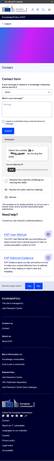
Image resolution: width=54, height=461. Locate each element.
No (38, 286)
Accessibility (7, 450)
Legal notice (7, 445)
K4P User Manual (15, 234)
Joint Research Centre (12, 377)
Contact (5, 328)
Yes (29, 286)
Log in (32, 9)
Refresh (12, 197)
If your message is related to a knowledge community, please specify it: (26, 86)
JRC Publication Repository (14, 382)
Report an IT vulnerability (13, 425)
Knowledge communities (13, 359)
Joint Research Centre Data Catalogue (19, 387)
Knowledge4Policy (11, 298)
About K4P (7, 341)
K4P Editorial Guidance (18, 258)
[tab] (27, 181)
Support (8, 24)
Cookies (5, 435)
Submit (8, 131)
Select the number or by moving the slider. (25, 153)
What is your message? (12, 98)
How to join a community (13, 364)
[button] (37, 9)
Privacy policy (8, 440)
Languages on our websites (14, 430)
